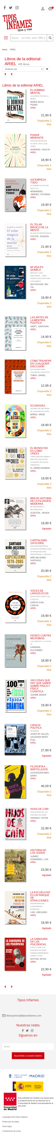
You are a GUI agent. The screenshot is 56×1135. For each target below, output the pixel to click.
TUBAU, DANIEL (38, 375)
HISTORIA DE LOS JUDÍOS (38, 851)
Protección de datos (10, 1122)
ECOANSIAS (40, 408)
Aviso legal (7, 1126)
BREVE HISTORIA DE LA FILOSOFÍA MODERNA (40, 503)
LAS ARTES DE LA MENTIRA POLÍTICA (39, 320)
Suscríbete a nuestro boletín (28, 1055)
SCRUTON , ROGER (39, 513)
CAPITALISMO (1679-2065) (40, 547)
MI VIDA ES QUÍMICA (40, 274)
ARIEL (33, 108)
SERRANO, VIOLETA (40, 149)
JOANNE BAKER (38, 695)
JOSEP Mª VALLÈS (39, 734)
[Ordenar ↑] (47, 69)
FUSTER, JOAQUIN (39, 236)
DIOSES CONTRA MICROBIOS (40, 639)
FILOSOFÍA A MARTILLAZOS (39, 768)
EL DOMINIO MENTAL (39, 94)
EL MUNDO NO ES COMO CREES (40, 456)
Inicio (4, 49)
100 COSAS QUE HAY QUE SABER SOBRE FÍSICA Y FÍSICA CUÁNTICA (40, 686)
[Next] (11, 74)
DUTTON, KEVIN (38, 959)
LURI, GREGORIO (38, 912)
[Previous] (5, 74)
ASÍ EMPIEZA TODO (39, 183)
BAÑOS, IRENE (37, 414)
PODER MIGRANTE (38, 140)
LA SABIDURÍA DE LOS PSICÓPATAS (39, 947)
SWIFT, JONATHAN (39, 326)
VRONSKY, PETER (39, 818)
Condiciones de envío (11, 1131)
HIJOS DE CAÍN (39, 812)
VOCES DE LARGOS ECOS (40, 594)
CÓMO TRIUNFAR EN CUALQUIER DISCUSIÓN (40, 366)
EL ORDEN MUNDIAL (40, 468)
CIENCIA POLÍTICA (36, 728)
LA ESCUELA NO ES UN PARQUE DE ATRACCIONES (40, 900)
